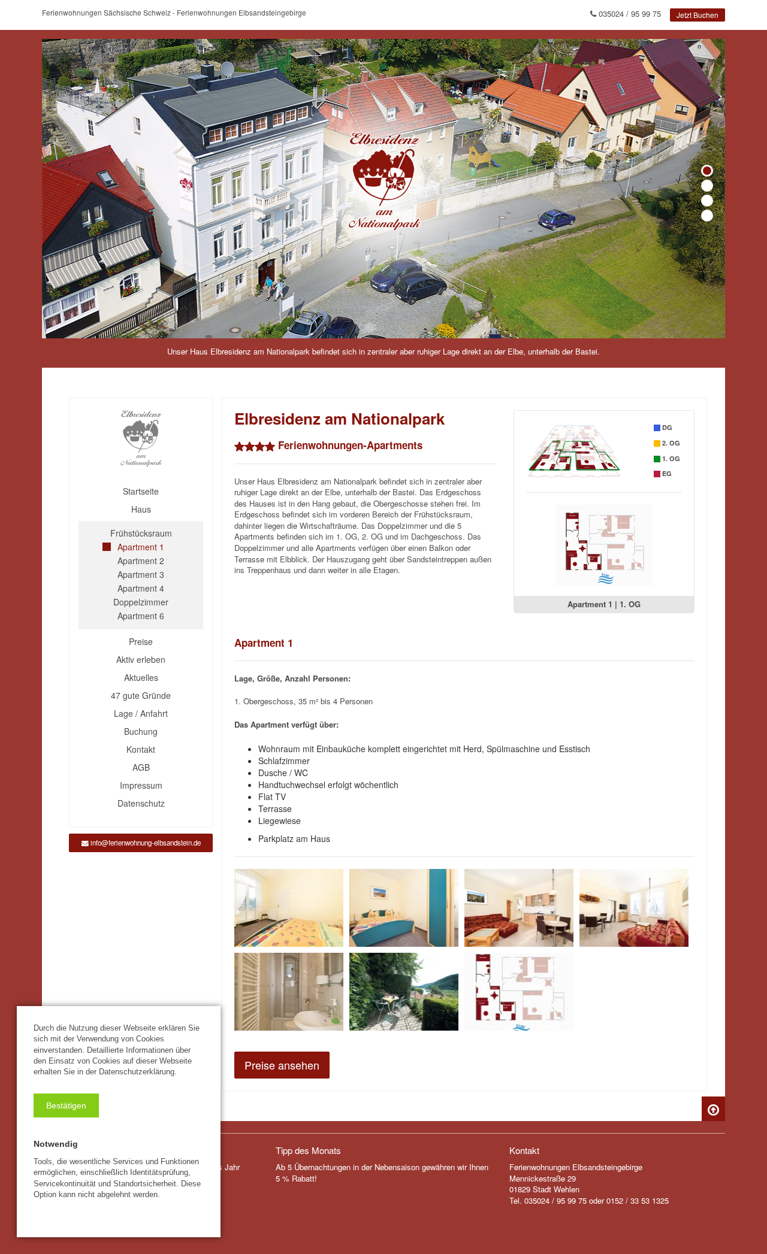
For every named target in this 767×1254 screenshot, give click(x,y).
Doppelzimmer (140, 602)
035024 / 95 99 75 (628, 13)
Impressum (141, 785)
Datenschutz (141, 803)
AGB (141, 767)
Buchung (141, 731)
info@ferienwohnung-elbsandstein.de (145, 842)
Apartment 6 (140, 616)
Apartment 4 (140, 588)
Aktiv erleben (140, 659)
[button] (66, 1105)
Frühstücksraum (141, 533)
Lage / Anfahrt (141, 713)
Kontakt (140, 749)
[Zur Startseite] (141, 438)
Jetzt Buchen (697, 15)
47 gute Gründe (141, 695)
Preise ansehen (281, 1065)
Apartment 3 (140, 574)
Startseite (141, 491)
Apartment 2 (140, 561)
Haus (141, 509)
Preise (141, 641)
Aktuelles (141, 677)
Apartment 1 (140, 547)
